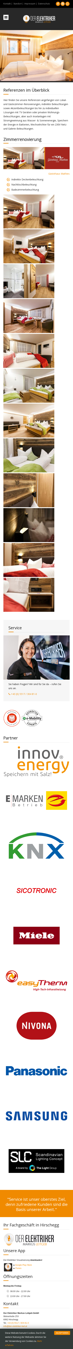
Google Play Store (23, 1265)
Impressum (29, 3)
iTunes (18, 1268)
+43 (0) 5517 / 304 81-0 (24, 694)
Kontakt (7, 3)
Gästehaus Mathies (59, 173)
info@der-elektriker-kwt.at (15, 1326)
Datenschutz (44, 3)
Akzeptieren (62, 1332)
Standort (17, 3)
